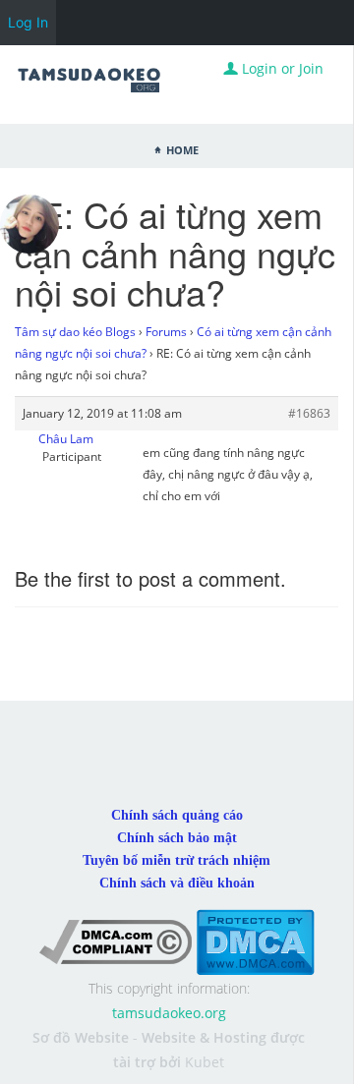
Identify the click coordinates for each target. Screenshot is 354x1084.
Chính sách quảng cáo (177, 815)
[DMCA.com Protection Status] (255, 941)
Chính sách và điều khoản (177, 883)
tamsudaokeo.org (169, 1012)
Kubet (204, 1062)
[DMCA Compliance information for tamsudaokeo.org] (115, 941)
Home (182, 148)
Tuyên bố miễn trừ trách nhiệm (176, 860)
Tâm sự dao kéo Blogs (75, 331)
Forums (166, 331)
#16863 (309, 413)
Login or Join (281, 68)
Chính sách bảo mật (177, 837)
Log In (28, 22)
